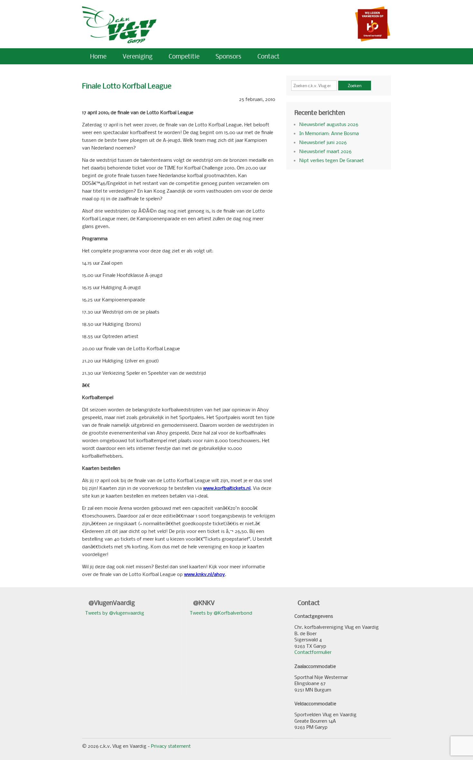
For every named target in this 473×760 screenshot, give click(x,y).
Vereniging (138, 56)
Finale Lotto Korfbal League (127, 86)
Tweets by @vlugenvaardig (114, 612)
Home (98, 56)
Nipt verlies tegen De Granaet (331, 160)
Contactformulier (312, 652)
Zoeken (354, 85)
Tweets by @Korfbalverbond (221, 612)
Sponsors (228, 56)
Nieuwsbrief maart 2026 (325, 151)
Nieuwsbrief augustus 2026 (328, 124)
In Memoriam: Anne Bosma (329, 133)
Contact (268, 56)
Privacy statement (171, 746)
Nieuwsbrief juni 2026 (323, 142)
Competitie (184, 56)
